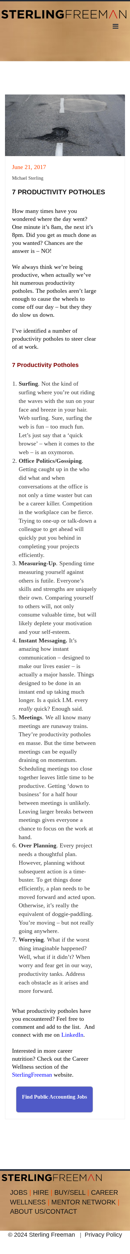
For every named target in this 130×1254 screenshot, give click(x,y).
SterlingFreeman (32, 1074)
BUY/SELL (71, 1192)
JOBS (20, 1192)
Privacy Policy (103, 1234)
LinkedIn (72, 1034)
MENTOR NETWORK (85, 1202)
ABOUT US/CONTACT (43, 1211)
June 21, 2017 (29, 167)
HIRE (42, 1192)
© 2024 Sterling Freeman (41, 1234)
